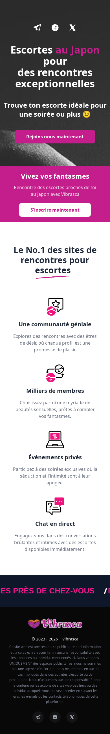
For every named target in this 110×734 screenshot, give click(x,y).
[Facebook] (55, 717)
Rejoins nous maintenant (55, 137)
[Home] (55, 623)
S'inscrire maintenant (55, 210)
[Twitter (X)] (72, 717)
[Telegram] (38, 717)
